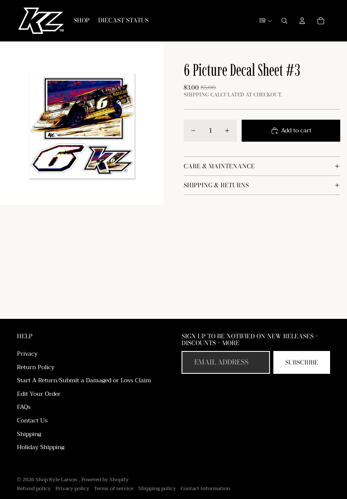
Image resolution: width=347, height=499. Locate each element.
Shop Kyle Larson (57, 479)
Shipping (29, 434)
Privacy (27, 353)
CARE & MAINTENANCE (219, 166)
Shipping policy (157, 488)
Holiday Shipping (40, 447)
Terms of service (113, 488)
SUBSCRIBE (301, 362)
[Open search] (284, 20)
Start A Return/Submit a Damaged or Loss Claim (84, 380)
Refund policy (34, 488)
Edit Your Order (39, 394)
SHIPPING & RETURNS (216, 185)
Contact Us (32, 420)
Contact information (205, 488)
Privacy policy (72, 488)
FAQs (24, 407)
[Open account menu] (302, 20)
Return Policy (36, 367)
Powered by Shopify (105, 479)
